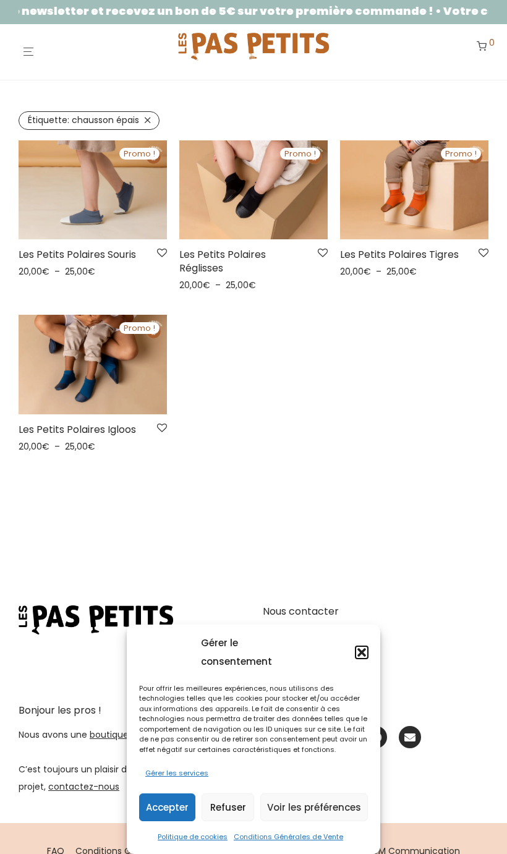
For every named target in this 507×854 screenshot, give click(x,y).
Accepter (167, 807)
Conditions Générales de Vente (288, 837)
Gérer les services (176, 773)
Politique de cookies (193, 837)
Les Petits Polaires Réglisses (222, 261)
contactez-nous (83, 786)
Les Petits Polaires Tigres (399, 254)
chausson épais (83, 120)
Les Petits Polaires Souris (77, 254)
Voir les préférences (314, 807)
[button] (362, 652)
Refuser (228, 807)
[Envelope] (410, 737)
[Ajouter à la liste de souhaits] (162, 253)
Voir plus (33, 272)
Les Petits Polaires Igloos (77, 429)
